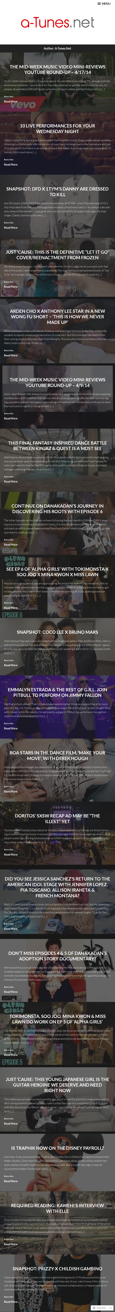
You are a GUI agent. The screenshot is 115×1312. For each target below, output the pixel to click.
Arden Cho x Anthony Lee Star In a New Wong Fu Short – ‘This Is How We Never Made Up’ (57, 316)
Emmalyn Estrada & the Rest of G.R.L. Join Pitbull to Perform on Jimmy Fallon (57, 692)
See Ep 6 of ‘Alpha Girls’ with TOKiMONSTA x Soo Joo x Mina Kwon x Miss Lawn (57, 571)
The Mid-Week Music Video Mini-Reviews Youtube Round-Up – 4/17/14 (57, 69)
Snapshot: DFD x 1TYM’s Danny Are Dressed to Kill (57, 191)
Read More (11, 101)
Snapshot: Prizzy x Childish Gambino (57, 1268)
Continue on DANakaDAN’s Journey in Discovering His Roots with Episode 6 (58, 508)
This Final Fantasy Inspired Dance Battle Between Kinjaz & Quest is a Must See (57, 445)
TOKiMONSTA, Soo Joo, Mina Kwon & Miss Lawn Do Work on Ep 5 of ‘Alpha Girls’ (57, 1018)
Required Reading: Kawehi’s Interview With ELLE (57, 1208)
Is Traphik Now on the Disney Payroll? (57, 1148)
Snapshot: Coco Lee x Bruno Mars (57, 632)
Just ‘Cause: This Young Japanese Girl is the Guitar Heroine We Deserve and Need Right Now (57, 1085)
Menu (106, 3)
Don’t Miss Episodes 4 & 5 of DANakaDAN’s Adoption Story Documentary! (57, 955)
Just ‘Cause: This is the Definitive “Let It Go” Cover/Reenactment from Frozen (57, 254)
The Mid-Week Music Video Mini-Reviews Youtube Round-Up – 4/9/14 (57, 382)
